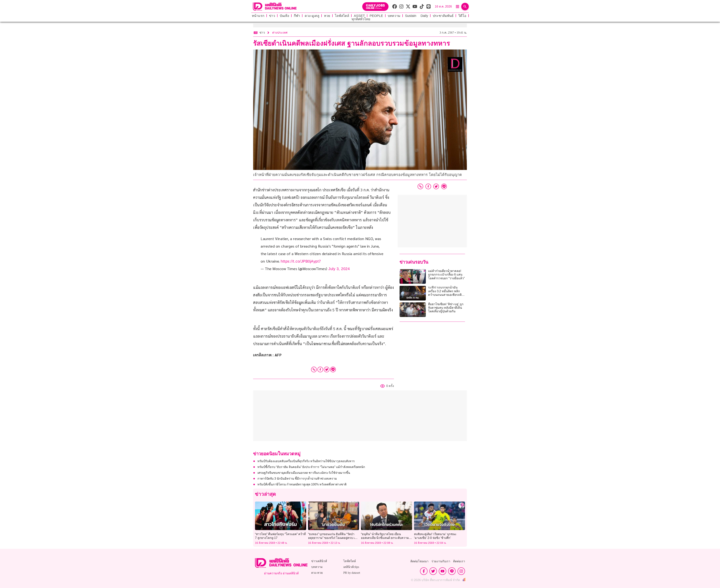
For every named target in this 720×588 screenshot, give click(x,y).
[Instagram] (461, 571)
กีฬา (297, 15)
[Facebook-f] (424, 571)
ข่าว (272, 15)
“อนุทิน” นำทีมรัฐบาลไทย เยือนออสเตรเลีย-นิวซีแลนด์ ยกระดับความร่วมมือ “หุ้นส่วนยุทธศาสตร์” (385, 537)
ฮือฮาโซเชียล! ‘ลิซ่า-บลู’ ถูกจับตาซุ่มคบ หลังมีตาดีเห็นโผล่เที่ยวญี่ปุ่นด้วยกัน (446, 308)
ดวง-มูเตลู (312, 15)
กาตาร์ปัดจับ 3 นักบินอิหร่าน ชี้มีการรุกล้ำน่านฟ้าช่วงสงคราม (297, 478)
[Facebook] (320, 369)
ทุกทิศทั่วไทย (361, 19)
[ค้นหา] (465, 6)
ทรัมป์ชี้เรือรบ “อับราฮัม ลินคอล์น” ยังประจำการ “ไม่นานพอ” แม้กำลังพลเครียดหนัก (311, 467)
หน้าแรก (258, 15)
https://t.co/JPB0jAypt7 (301, 261)
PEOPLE (376, 15)
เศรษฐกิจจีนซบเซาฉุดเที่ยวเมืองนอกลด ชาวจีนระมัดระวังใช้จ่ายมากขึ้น (303, 472)
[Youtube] (442, 571)
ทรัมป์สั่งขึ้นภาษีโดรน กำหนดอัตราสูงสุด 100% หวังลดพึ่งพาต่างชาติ (301, 484)
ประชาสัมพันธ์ (443, 15)
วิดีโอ (462, 15)
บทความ (394, 15)
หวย (327, 15)
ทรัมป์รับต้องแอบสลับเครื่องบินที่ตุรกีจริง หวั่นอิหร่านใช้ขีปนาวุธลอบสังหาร (306, 461)
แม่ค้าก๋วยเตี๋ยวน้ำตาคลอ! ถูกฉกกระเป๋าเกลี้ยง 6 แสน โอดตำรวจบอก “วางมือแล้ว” (446, 274)
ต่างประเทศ (279, 32)
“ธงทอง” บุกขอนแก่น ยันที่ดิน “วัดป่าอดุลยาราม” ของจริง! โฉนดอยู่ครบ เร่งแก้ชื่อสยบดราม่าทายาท (333, 537)
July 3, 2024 (339, 269)
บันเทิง (284, 15)
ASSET (359, 15)
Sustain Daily (416, 15)
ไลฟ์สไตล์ (342, 15)
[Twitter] (326, 369)
